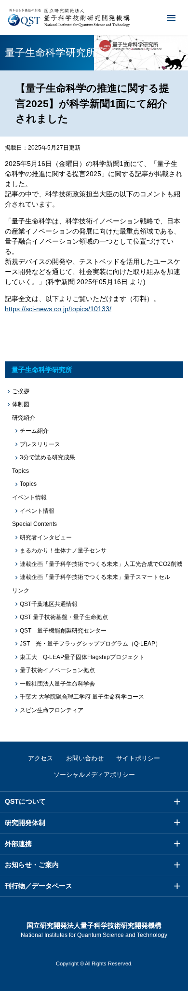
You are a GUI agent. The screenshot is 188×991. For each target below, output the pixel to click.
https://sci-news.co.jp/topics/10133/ (58, 309)
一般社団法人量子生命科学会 (57, 683)
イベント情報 (37, 511)
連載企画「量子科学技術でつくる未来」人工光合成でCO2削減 (101, 564)
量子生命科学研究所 (42, 369)
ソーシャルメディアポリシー (94, 774)
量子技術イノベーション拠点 (57, 670)
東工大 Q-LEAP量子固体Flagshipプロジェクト (82, 657)
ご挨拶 (20, 391)
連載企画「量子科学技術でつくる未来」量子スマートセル (95, 577)
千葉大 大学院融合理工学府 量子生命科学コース (82, 696)
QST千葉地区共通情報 (49, 604)
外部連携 (18, 844)
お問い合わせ (85, 758)
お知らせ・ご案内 (32, 864)
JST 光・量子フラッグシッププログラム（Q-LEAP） (90, 643)
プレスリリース (40, 444)
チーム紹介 (34, 430)
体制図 (20, 404)
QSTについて (25, 801)
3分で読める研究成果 (47, 457)
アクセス (40, 758)
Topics (28, 484)
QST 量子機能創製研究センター (63, 630)
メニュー (171, 17)
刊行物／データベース (38, 886)
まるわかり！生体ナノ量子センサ (63, 550)
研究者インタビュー (46, 537)
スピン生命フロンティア (51, 710)
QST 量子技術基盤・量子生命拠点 (64, 617)
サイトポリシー (138, 758)
